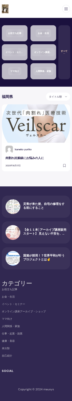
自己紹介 (7, 355)
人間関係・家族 (11, 326)
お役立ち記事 (9, 289)
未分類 (6, 348)
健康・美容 (8, 341)
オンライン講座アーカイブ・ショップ (24, 311)
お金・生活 (8, 296)
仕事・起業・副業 (12, 333)
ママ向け (7, 318)
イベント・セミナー (13, 304)
